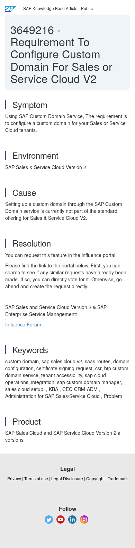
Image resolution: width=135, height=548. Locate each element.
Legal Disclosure (67, 478)
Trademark (118, 478)
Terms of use (36, 478)
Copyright (95, 478)
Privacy (14, 478)
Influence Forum (23, 324)
